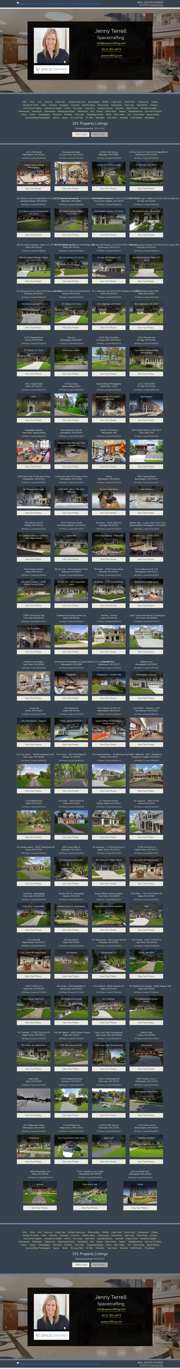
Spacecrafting (156, 5)
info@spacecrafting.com (111, 43)
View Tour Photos (33, 188)
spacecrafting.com (111, 55)
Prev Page (81, 134)
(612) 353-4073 (111, 49)
